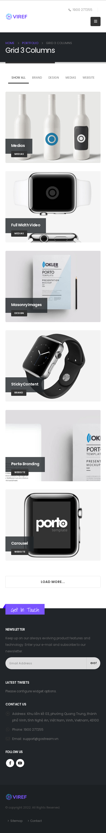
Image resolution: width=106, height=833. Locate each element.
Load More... (53, 581)
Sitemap (16, 821)
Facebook (10, 763)
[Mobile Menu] (96, 21)
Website (89, 78)
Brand (37, 78)
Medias (71, 78)
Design (53, 78)
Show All (18, 78)
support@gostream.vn (40, 739)
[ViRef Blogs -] (16, 16)
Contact (36, 821)
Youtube (20, 763)
